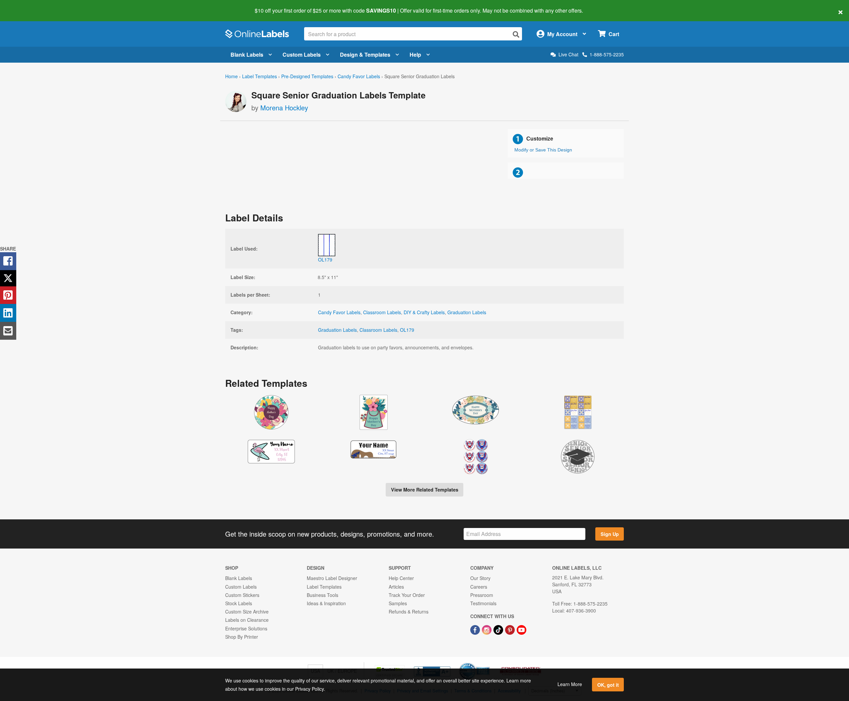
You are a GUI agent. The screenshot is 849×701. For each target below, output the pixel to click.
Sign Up (610, 534)
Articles (396, 586)
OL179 (407, 329)
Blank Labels (246, 54)
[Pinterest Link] (510, 629)
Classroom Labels (382, 312)
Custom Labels (302, 54)
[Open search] (516, 34)
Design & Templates (365, 54)
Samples (398, 603)
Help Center (401, 578)
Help (415, 54)
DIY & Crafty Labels (424, 312)
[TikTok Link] (498, 629)
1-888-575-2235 (607, 54)
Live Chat (568, 54)
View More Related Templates (424, 489)
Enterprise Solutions (246, 628)
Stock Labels (238, 603)
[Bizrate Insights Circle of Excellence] (487, 663)
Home (231, 76)
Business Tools (322, 595)
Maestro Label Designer (332, 578)
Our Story (480, 578)
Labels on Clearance (247, 619)
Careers (478, 586)
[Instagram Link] (487, 629)
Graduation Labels (466, 312)
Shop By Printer (241, 636)
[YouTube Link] (521, 629)
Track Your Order (407, 595)
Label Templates (259, 76)
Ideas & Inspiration (326, 603)
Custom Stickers (242, 595)
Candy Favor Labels (359, 76)
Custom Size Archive (247, 611)
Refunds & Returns (408, 611)
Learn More (569, 684)
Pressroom (481, 595)
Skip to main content (24, 6)
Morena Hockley (284, 107)
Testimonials (483, 603)
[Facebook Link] (475, 629)
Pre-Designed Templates (307, 76)
